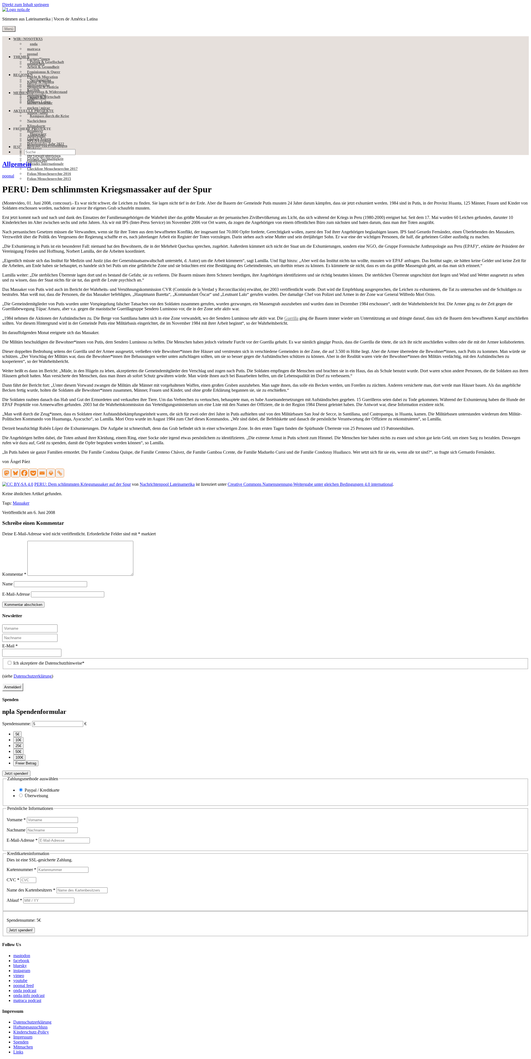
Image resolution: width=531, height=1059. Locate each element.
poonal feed (23, 985)
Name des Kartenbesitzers (31, 890)
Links (18, 1052)
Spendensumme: (16, 723)
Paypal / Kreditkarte (42, 790)
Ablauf (14, 900)
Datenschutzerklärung (33, 676)
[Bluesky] (15, 473)
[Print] (50, 473)
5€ (17, 734)
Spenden (20, 1042)
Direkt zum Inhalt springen (25, 4)
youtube (20, 980)
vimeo (18, 975)
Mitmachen (23, 1047)
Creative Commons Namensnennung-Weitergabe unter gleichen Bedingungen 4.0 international (310, 484)
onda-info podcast (29, 995)
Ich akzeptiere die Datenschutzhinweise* (48, 663)
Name (7, 584)
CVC (13, 879)
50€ (18, 752)
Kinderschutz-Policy (31, 1032)
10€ (18, 740)
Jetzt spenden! (16, 773)
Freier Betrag (25, 763)
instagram (21, 970)
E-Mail (10, 646)
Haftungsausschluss (30, 1027)
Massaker (21, 503)
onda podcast (24, 990)
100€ (19, 757)
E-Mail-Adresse (16, 594)
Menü (8, 29)
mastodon (21, 955)
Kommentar (14, 574)
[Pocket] (33, 473)
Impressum (22, 1037)
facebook (21, 960)
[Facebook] (24, 473)
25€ (18, 746)
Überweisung (36, 795)
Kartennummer (21, 869)
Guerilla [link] (291, 318)
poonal (8, 176)
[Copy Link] (59, 473)
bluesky (20, 965)
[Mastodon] (6, 473)
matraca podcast (27, 1000)
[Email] (42, 473)
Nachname (17, 830)
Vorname (16, 819)
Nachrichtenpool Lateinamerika (167, 484)
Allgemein (16, 164)
